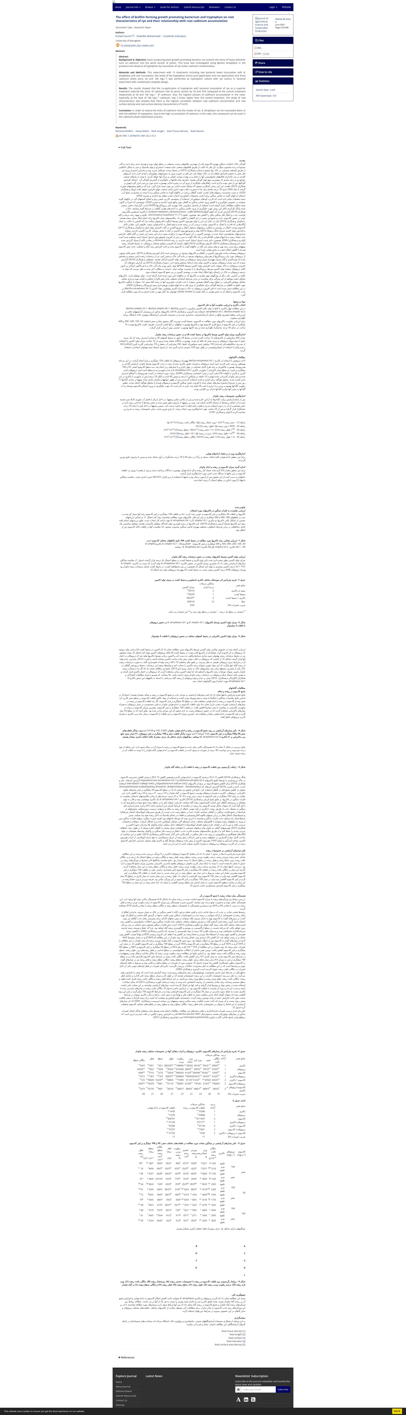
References (127, 1357)
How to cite (265, 72)
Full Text (125, 147)
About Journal (123, 1386)
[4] (177, 433)
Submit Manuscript (194, 7)
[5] (177, 436)
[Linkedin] (246, 1399)
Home (118, 7)
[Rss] (253, 1399)
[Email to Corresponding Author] (133, 35)
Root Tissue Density (177, 131)
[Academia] (239, 1399)
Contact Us (230, 7)
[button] (85, 1411)
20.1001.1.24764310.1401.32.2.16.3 (137, 135)
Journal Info (132, 7)
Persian (286, 7)
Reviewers (214, 7)
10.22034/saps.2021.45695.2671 (137, 45)
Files (261, 40)
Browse (149, 7)
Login (272, 7)
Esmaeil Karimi (123, 36)
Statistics (263, 81)
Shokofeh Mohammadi (148, 36)
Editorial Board (124, 1391)
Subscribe (283, 1389)
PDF (262, 53)
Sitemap (120, 1404)
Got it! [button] (397, 1411)
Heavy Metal (142, 131)
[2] (201, 425)
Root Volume (198, 131)
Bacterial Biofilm (124, 131)
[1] (177, 422)
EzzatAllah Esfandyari (174, 36)
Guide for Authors (169, 7)
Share (261, 63)
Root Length (157, 131)
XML (259, 47)
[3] (176, 429)
